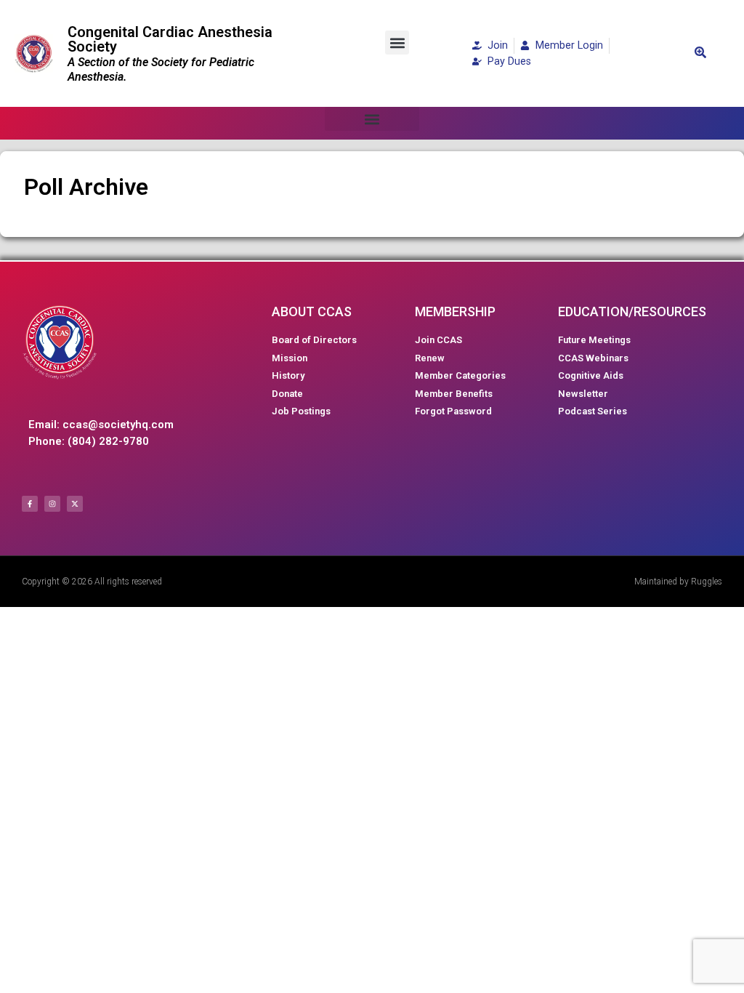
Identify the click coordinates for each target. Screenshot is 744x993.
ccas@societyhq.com (118, 424)
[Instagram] (52, 504)
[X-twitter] (75, 504)
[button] (397, 43)
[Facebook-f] (30, 504)
